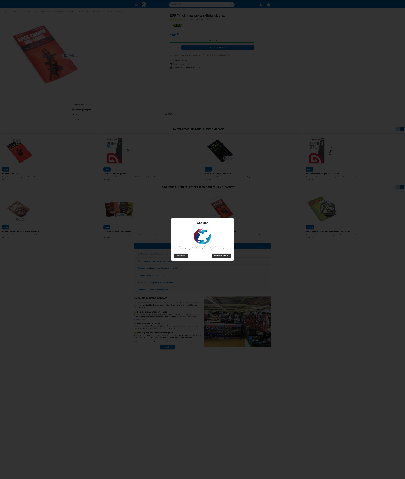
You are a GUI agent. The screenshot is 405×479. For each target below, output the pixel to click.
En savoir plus (181, 255)
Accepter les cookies (221, 255)
